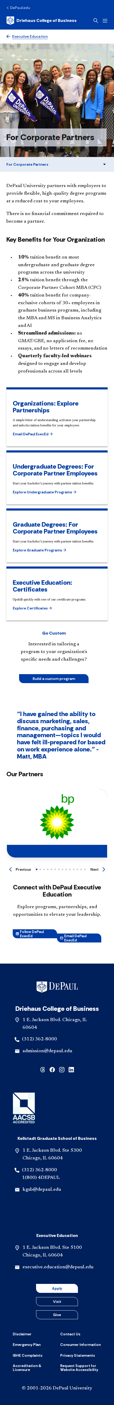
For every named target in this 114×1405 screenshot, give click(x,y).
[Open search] (95, 20)
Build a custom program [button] (54, 678)
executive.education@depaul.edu (58, 1267)
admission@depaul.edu (47, 1051)
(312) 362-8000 (39, 1039)
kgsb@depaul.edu (42, 1189)
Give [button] (57, 1314)
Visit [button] (57, 1301)
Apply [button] (57, 1288)
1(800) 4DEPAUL (41, 1177)
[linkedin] (71, 1069)
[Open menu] (105, 20)
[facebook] (52, 1069)
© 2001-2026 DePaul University (57, 1388)
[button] (34, 434)
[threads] (42, 1069)
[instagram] (61, 1069)
